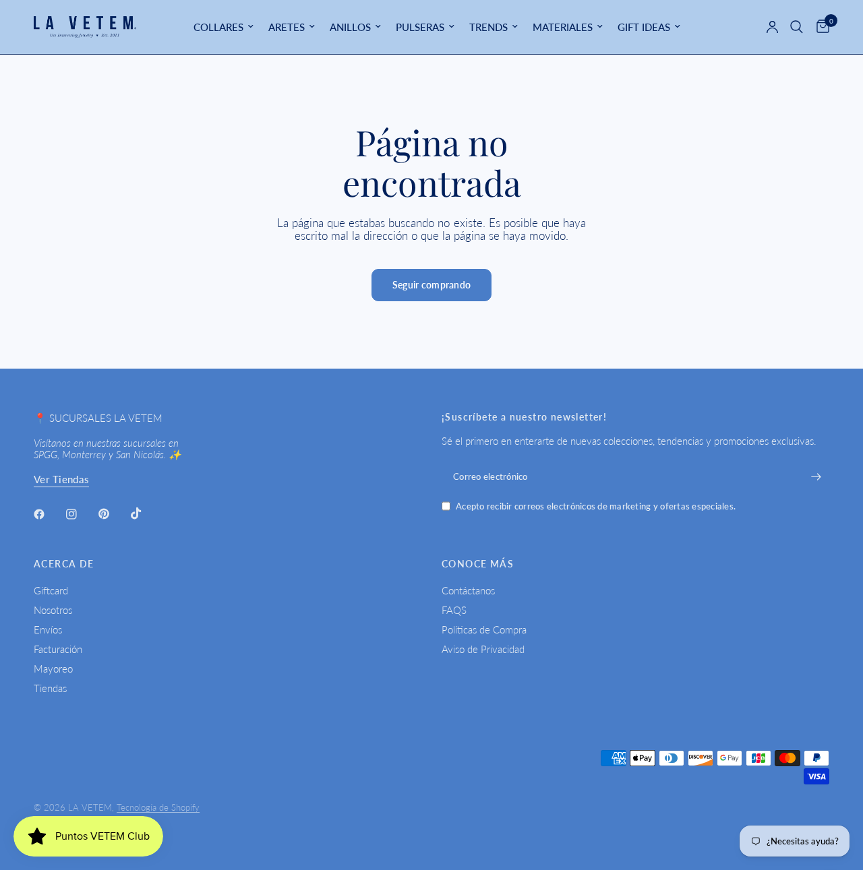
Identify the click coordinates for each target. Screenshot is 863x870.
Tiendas (50, 688)
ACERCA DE (64, 564)
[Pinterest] (113, 513)
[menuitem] (223, 27)
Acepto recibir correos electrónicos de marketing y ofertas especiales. (596, 506)
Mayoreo (53, 668)
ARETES (286, 27)
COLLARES (218, 27)
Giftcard (51, 590)
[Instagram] (81, 514)
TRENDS (488, 27)
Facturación (58, 649)
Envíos (48, 629)
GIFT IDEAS (644, 27)
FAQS (454, 610)
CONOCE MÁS (478, 564)
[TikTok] (145, 513)
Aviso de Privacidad (483, 649)
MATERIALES (563, 27)
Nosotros (53, 610)
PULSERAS (420, 27)
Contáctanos (468, 590)
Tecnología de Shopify (158, 807)
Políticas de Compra (484, 629)
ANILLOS (350, 27)
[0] (819, 27)
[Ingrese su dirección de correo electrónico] (815, 476)
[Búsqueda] (796, 27)
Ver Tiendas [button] (61, 479)
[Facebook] (48, 514)
